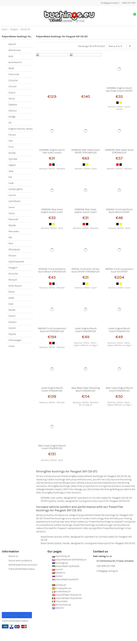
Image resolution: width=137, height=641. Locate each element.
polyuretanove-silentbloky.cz (70, 559)
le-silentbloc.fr (63, 591)
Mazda (12, 225)
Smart (12, 316)
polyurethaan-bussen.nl (68, 594)
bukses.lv (60, 572)
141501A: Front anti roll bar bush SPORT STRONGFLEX (86, 270)
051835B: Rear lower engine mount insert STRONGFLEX (86, 212)
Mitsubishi (14, 249)
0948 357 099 (128, 3)
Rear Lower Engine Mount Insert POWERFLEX (119, 389)
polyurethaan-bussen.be (68, 598)
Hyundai (13, 159)
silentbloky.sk (62, 556)
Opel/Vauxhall (16, 261)
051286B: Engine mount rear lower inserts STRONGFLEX (52, 152)
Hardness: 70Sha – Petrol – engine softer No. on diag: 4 (86, 344)
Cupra (12, 92)
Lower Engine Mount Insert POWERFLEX (86, 330)
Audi (11, 56)
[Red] (50, 164)
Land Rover (15, 201)
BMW (11, 68)
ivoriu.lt (59, 569)
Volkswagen (15, 340)
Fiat (11, 140)
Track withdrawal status (22, 569)
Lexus (12, 207)
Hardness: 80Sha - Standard (52, 169)
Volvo (11, 346)
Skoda (12, 310)
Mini (11, 243)
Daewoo (13, 104)
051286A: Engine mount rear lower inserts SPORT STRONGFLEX (119, 91)
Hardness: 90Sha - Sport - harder (119, 108)
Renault (13, 279)
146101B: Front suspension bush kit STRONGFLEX (52, 330)
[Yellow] (120, 102)
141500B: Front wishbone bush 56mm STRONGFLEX (52, 270)
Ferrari (12, 134)
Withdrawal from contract (23, 564)
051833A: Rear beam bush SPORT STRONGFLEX (86, 151)
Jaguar (12, 165)
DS (10, 122)
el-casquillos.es (63, 588)
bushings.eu (61, 562)
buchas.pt (60, 584)
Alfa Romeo (15, 50)
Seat (11, 303)
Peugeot (13, 267)
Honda (12, 152)
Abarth (12, 44)
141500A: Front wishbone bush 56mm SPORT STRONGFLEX (119, 212)
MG (10, 237)
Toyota (12, 334)
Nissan (12, 255)
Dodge (12, 116)
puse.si (58, 576)
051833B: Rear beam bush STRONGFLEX (119, 151)
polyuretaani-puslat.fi (66, 579)
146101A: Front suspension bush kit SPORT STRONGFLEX (119, 272)
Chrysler (13, 80)
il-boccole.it (61, 601)
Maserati (13, 219)
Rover (12, 291)
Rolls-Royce (15, 285)
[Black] (117, 102)
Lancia (12, 195)
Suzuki (12, 328)
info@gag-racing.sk (109, 3)
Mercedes (14, 231)
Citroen (13, 86)
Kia (10, 177)
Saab (11, 297)
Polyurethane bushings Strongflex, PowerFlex (27, 36)
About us (13, 556)
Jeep (11, 171)
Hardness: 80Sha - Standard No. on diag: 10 (85, 403)
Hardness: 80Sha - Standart (119, 169)
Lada (11, 183)
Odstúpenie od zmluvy (17, 615)
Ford (11, 146)
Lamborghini (15, 189)
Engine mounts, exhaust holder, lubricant (31, 128)
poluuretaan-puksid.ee (67, 566)
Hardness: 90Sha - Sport (86, 169)
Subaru (12, 322)
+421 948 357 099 (106, 566)
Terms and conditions (20, 560)
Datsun (13, 110)
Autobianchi (15, 62)
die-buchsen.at (63, 604)
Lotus (12, 213)
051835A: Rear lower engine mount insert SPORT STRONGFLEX (52, 212)
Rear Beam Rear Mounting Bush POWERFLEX (86, 389)
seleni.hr (59, 607)
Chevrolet (14, 74)
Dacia (12, 98)
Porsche (13, 273)
